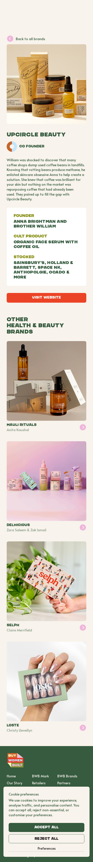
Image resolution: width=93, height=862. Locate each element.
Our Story (14, 782)
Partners (63, 782)
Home (11, 775)
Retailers (38, 782)
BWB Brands (67, 775)
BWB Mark (40, 775)
